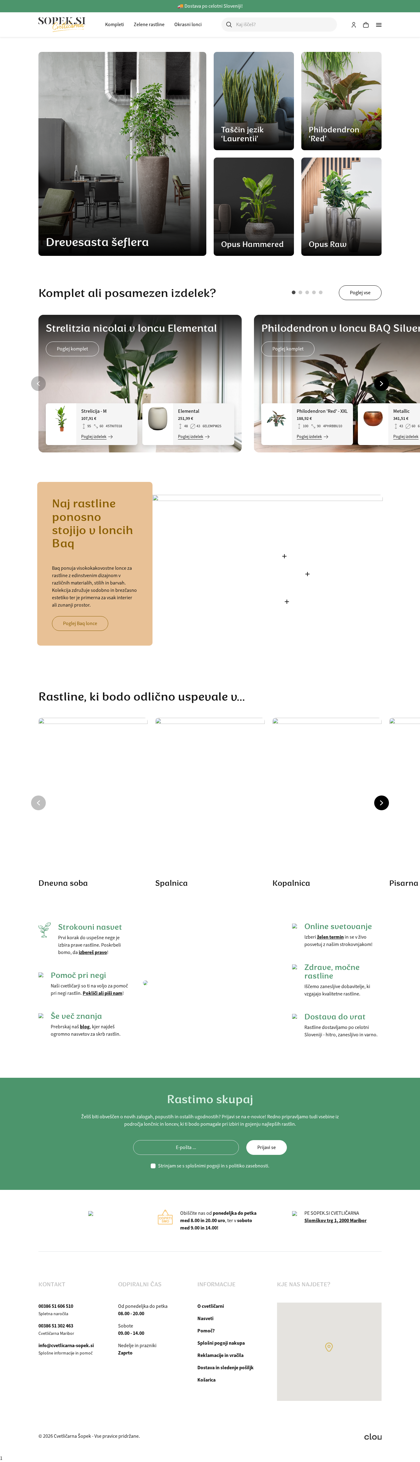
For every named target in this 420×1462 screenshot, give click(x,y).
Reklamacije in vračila (220, 1355)
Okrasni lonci (188, 25)
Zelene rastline (149, 25)
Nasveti (205, 1318)
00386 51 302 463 (55, 1326)
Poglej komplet (72, 349)
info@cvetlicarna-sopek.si (66, 1345)
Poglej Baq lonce (80, 623)
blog (85, 1026)
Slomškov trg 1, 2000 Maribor (335, 1220)
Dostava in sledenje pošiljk (225, 1367)
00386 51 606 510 (55, 1306)
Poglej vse (360, 293)
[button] (293, 292)
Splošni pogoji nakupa (221, 1343)
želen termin (330, 937)
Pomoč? (206, 1330)
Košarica (206, 1380)
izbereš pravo (93, 952)
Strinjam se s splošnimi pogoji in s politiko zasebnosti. (213, 1166)
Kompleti (114, 25)
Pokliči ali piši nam (102, 993)
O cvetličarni (210, 1306)
